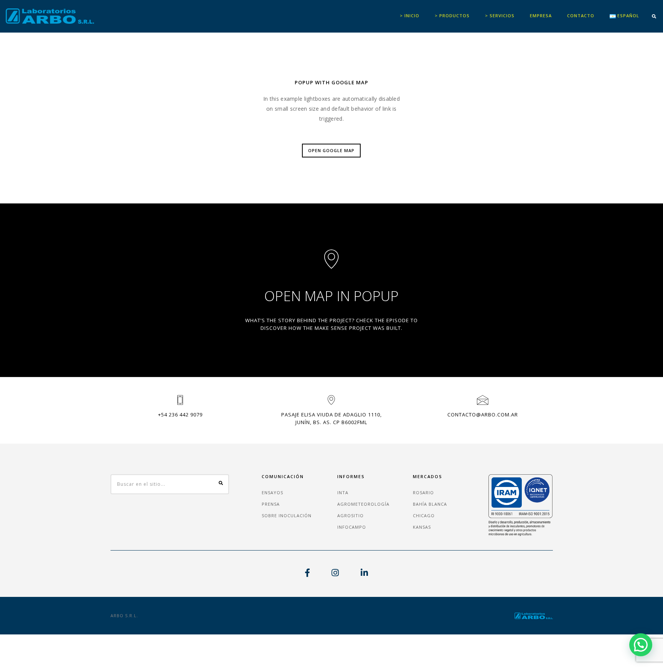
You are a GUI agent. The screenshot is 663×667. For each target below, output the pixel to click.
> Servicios (500, 15)
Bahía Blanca (430, 504)
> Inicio (409, 15)
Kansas (422, 527)
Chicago (424, 515)
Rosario (423, 492)
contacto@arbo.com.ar (482, 414)
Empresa (541, 15)
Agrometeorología (363, 504)
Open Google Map (331, 150)
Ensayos (272, 492)
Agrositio (350, 515)
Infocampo (351, 527)
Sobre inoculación (287, 515)
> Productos (452, 15)
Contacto (580, 15)
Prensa (271, 504)
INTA (342, 492)
